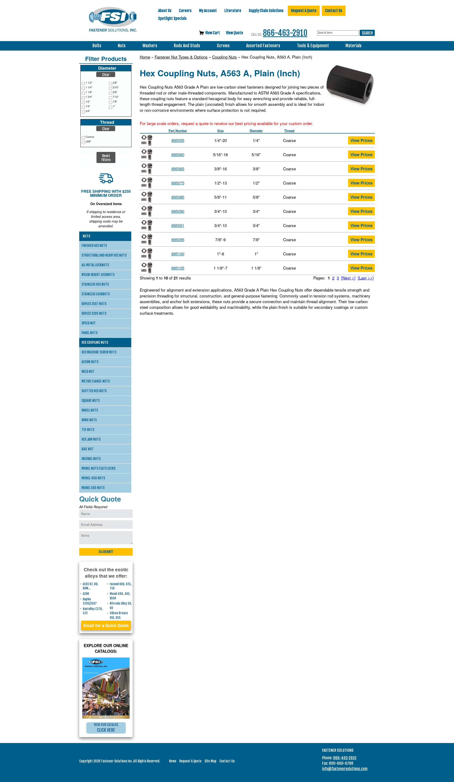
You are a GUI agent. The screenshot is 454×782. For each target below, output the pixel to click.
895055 (177, 140)
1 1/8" (89, 92)
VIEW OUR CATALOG (106, 728)
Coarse (90, 136)
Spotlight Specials (172, 18)
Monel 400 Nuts (93, 478)
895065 (177, 169)
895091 (177, 225)
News (172, 761)
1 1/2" (89, 82)
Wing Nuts (89, 420)
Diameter (256, 130)
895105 (177, 268)
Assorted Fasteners (263, 45)
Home (145, 57)
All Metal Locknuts (95, 265)
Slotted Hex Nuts (94, 391)
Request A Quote (303, 10)
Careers (185, 10)
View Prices (361, 140)
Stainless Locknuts (96, 294)
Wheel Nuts (90, 410)
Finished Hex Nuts (94, 246)
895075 (177, 183)
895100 (177, 254)
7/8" (115, 101)
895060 (177, 154)
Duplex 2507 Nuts (94, 304)
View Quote (234, 32)
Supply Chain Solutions (266, 10)
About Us (164, 10)
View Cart (212, 32)
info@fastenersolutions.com (344, 768)
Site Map (210, 761)
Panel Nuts (89, 333)
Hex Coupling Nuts (95, 342)
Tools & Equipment (313, 45)
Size (220, 130)
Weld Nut (88, 372)
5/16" (116, 87)
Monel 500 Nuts (93, 488)
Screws (223, 45)
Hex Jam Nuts (91, 439)
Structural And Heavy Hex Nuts (104, 255)
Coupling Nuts (224, 57)
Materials (353, 45)
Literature (232, 10)
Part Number (178, 130)
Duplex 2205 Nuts (94, 313)
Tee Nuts (88, 430)
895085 (177, 197)
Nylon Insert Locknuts (98, 275)
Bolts (96, 45)
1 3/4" (89, 97)
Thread (289, 130)
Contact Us (333, 10)
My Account (208, 10)
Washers (149, 45)
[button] (105, 74)
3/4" (88, 111)
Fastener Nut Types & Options (181, 57)
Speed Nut (89, 323)
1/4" (88, 106)
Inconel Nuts (91, 459)
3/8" (115, 82)
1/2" (88, 101)
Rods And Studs (187, 45)
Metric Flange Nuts (96, 381)
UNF (88, 141)
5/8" (115, 92)
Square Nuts (91, 401)
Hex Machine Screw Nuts (99, 352)
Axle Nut (88, 449)
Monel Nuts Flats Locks (98, 468)
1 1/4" (89, 87)
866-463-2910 (285, 33)
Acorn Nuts (90, 362)
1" (114, 106)
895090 (177, 211)
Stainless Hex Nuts (95, 284)
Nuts (122, 45)
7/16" (116, 97)
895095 (177, 239)
